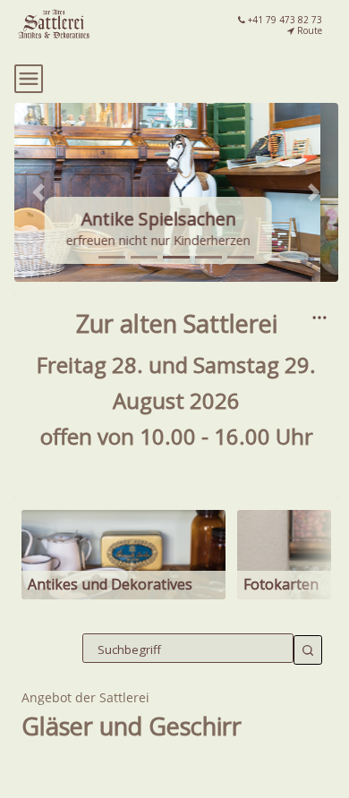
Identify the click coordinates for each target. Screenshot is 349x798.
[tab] (111, 257)
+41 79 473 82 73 (283, 19)
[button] (38, 192)
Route (308, 30)
